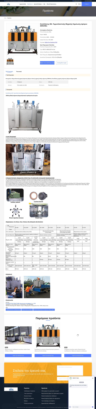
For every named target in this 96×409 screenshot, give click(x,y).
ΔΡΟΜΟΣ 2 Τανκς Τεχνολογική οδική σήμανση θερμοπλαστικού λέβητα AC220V (75, 350)
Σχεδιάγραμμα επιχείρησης (29, 390)
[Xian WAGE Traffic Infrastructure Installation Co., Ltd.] (8, 4)
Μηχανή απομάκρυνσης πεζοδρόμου (49, 395)
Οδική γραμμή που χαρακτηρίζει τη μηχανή (50, 390)
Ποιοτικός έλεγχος (27, 395)
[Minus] (93, 378)
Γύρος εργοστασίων (28, 393)
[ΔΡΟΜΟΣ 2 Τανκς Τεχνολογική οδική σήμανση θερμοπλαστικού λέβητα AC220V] (77, 335)
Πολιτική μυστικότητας (28, 403)
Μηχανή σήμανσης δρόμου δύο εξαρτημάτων (50, 398)
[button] (6, 338)
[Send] (93, 406)
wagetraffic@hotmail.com (16, 304)
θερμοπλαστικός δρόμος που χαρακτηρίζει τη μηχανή (52, 393)
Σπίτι (5, 18)
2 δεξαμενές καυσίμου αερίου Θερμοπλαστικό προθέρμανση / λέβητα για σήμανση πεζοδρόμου (46, 350)
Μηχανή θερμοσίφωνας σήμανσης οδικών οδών (44, 309)
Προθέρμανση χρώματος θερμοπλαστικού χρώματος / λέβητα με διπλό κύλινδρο (17, 350)
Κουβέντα (87, 4)
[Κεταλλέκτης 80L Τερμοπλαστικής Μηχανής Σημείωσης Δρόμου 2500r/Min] (22, 39)
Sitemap (25, 400)
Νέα (44, 4)
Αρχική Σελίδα (23, 4)
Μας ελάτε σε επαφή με (29, 398)
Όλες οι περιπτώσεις (51, 4)
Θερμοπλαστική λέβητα (27, 309)
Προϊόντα (29, 4)
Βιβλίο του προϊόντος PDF (51, 42)
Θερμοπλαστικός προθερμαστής (13, 309)
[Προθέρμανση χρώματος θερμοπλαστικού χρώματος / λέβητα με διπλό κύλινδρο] (18, 335)
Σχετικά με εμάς (37, 4)
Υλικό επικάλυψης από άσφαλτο (48, 400)
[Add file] (70, 406)
